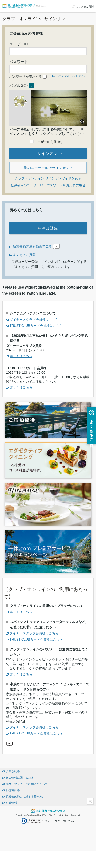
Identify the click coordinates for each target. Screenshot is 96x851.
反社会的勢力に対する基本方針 (25, 796)
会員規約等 (13, 771)
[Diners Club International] (31, 821)
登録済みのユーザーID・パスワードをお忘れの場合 (48, 185)
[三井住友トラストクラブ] (48, 810)
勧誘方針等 (13, 790)
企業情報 (11, 802)
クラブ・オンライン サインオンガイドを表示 (48, 178)
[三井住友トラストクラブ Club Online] (24, 6)
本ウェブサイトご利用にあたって (27, 784)
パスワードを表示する (25, 76)
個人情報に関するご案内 (21, 777)
